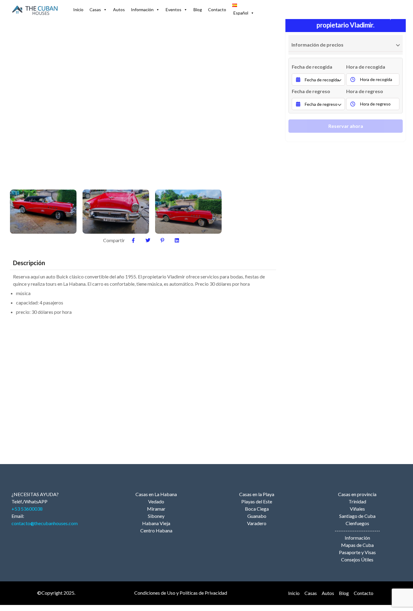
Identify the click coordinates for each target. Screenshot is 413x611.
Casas (95, 9)
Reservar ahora (345, 126)
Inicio (78, 9)
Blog (197, 9)
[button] (243, 10)
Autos (119, 9)
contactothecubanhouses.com (44, 523)
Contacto (217, 9)
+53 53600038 (27, 509)
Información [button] (142, 9)
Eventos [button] (173, 9)
